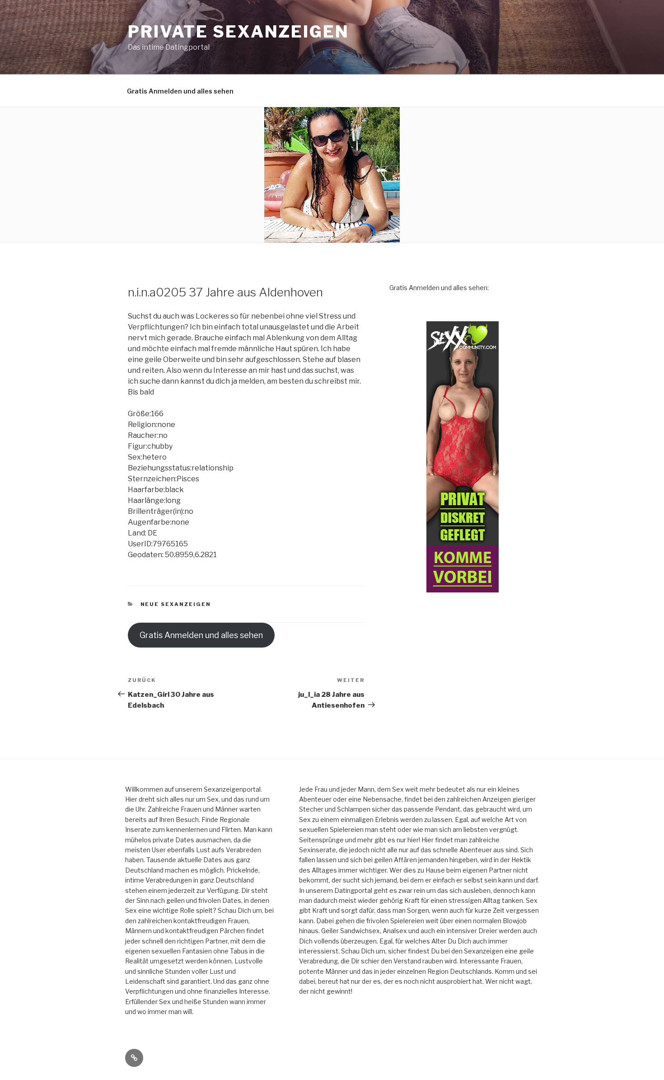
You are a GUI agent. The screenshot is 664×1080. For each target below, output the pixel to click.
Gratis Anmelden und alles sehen (180, 91)
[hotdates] (462, 456)
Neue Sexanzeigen (175, 604)
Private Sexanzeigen (238, 32)
